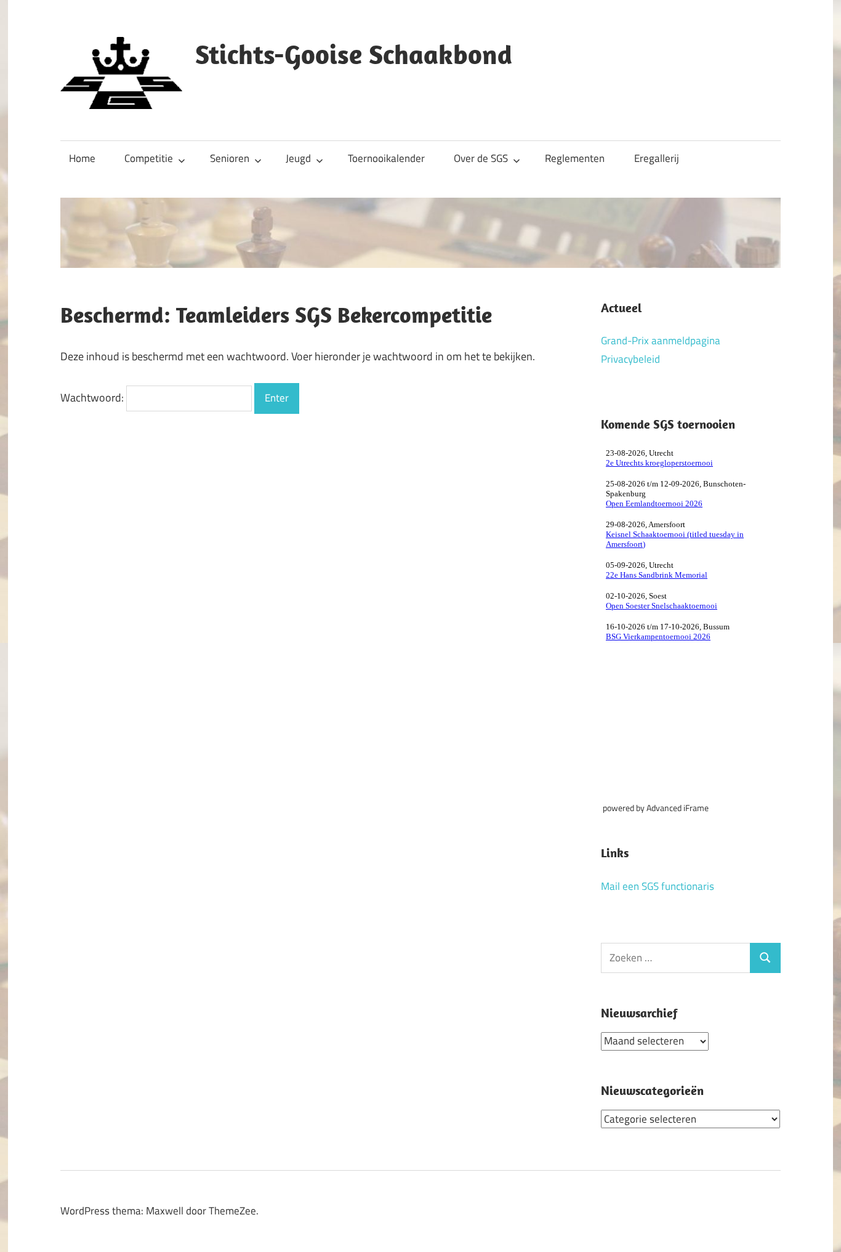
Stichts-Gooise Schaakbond (353, 54)
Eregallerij (656, 158)
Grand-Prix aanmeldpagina (660, 341)
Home (82, 158)
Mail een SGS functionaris (657, 886)
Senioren (229, 158)
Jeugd (298, 158)
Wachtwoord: (93, 397)
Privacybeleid (630, 359)
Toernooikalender (386, 158)
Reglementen (575, 158)
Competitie (148, 158)
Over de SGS (481, 158)
